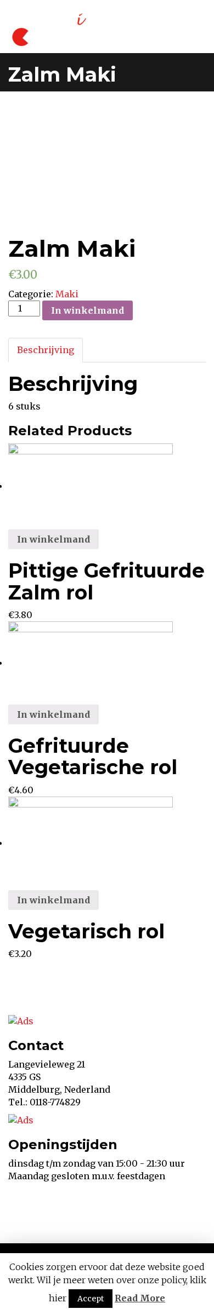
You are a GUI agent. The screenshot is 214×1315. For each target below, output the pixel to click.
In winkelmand (87, 310)
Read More (140, 1298)
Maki (66, 294)
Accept (90, 1299)
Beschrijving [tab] (45, 349)
